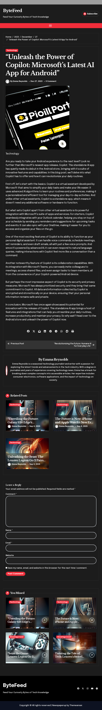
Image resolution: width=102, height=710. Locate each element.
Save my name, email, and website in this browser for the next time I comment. (47, 568)
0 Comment (51, 81)
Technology (12, 50)
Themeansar (76, 705)
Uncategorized (16, 637)
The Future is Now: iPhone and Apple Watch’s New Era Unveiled (74, 422)
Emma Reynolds (55, 359)
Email (9, 543)
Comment (11, 494)
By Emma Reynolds (18, 81)
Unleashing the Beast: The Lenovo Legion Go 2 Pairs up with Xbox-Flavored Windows (25, 462)
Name (9, 530)
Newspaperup (59, 705)
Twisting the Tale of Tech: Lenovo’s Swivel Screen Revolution (68, 656)
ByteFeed (12, 10)
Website (10, 555)
